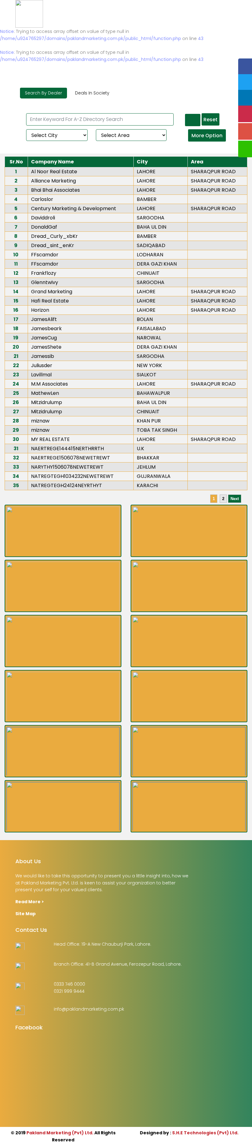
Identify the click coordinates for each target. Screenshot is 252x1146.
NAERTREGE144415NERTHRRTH (67, 448)
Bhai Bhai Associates (55, 190)
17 (16, 319)
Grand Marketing (51, 291)
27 (16, 411)
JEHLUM (146, 467)
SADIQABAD (151, 245)
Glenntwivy (44, 282)
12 (16, 273)
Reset (210, 119)
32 (16, 457)
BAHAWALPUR (153, 393)
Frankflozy (43, 273)
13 (16, 282)
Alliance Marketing (53, 180)
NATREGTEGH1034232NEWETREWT (72, 476)
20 (16, 347)
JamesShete (46, 347)
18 (15, 328)
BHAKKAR (148, 457)
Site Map (25, 914)
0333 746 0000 (69, 984)
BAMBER (146, 199)
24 (16, 383)
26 (16, 402)
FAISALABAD (151, 328)
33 (16, 467)
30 (16, 439)
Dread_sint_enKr (52, 245)
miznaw (40, 420)
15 (16, 300)
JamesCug (44, 337)
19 (15, 337)
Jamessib (42, 356)
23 (16, 374)
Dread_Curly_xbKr (54, 236)
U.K (140, 448)
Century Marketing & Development (73, 208)
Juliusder (41, 365)
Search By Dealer (43, 93)
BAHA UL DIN (151, 226)
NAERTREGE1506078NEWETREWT (70, 457)
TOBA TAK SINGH (157, 430)
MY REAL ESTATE (50, 439)
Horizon (40, 310)
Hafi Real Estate (50, 300)
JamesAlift (44, 319)
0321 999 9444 (69, 991)
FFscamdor (44, 254)
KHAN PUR (149, 420)
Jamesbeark (46, 328)
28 (16, 420)
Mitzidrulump (46, 402)
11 (16, 263)
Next (234, 498)
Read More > (29, 902)
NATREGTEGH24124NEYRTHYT (66, 485)
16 (15, 310)
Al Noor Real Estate (54, 171)
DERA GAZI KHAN (157, 263)
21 (16, 356)
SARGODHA (150, 217)
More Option (206, 135)
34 (16, 476)
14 (15, 291)
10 (15, 254)
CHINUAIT (148, 273)
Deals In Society (92, 93)
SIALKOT (146, 374)
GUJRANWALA (154, 476)
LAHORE (146, 171)
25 (16, 393)
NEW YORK (149, 365)
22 (16, 365)
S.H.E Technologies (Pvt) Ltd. (205, 1133)
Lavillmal (41, 374)
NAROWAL (149, 337)
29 (16, 430)
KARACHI (147, 485)
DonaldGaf (44, 226)
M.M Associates (49, 383)
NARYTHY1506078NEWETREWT (67, 467)
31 (16, 448)
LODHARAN (150, 254)
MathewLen (45, 393)
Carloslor (42, 199)
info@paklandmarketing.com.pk (89, 1009)
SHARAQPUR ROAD (213, 171)
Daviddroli (43, 217)
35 (16, 485)
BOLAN (145, 319)
